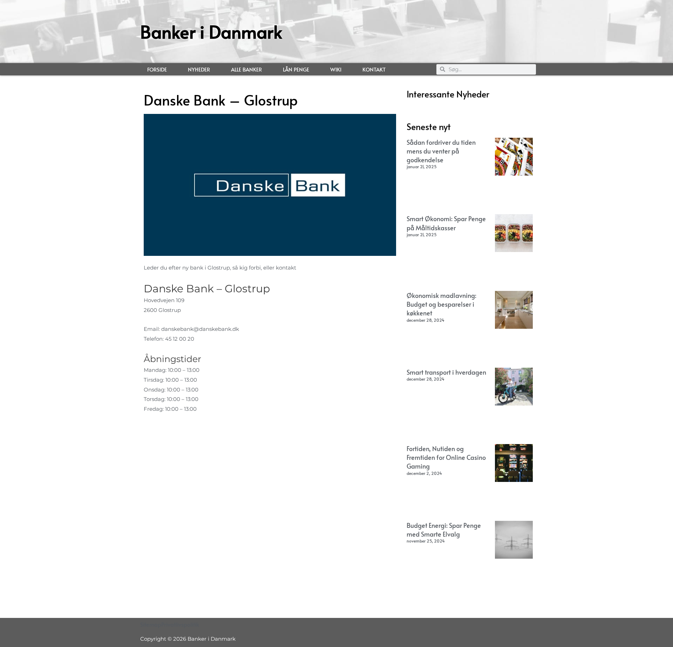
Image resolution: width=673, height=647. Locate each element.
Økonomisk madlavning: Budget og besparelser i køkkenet (441, 304)
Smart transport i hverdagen (446, 372)
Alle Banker (246, 69)
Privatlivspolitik (180, 624)
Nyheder (199, 69)
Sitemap (150, 624)
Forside (157, 69)
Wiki (335, 69)
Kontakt (374, 69)
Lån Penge (296, 69)
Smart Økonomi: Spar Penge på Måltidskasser (446, 223)
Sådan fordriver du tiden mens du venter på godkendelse (441, 151)
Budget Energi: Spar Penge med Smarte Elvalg (444, 529)
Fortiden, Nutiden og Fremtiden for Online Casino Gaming (446, 457)
